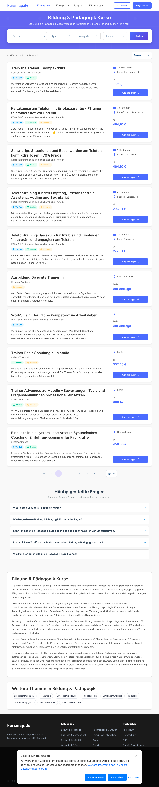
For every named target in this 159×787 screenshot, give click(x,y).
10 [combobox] (109, 473)
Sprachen (97, 745)
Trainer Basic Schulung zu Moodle (40, 353)
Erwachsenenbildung (67, 696)
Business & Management (73, 735)
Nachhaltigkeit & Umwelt (105, 730)
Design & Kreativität (71, 740)
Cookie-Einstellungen (133, 745)
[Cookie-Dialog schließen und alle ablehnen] (136, 755)
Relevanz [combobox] (138, 55)
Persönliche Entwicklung (104, 735)
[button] (97, 36)
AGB (125, 740)
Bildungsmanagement (24, 696)
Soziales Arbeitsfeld (46, 702)
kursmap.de (17, 5)
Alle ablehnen (117, 777)
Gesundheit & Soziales (72, 745)
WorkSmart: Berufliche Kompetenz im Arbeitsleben (54, 315)
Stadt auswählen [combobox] (112, 36)
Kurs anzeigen (129, 92)
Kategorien (62, 5)
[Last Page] (101, 473)
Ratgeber (79, 5)
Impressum (128, 730)
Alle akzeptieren (95, 777)
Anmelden (122, 5)
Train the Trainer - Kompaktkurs (38, 68)
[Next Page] (94, 473)
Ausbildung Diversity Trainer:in (37, 277)
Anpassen (133, 777)
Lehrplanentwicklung (112, 696)
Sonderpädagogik (22, 702)
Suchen (139, 36)
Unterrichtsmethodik (71, 702)
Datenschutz (129, 735)
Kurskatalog (44, 5)
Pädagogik (133, 696)
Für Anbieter (96, 5)
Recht (95, 740)
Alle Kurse (12, 55)
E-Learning (45, 696)
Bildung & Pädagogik (29, 55)
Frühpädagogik (89, 696)
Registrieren (142, 5)
